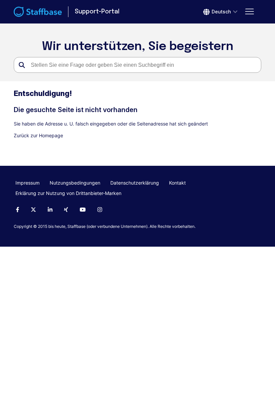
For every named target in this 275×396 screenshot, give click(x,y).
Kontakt (177, 183)
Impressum (27, 183)
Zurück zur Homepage (38, 135)
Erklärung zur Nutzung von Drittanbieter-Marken (68, 193)
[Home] (38, 11)
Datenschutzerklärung (134, 183)
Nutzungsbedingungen (75, 183)
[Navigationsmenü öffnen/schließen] (249, 11)
